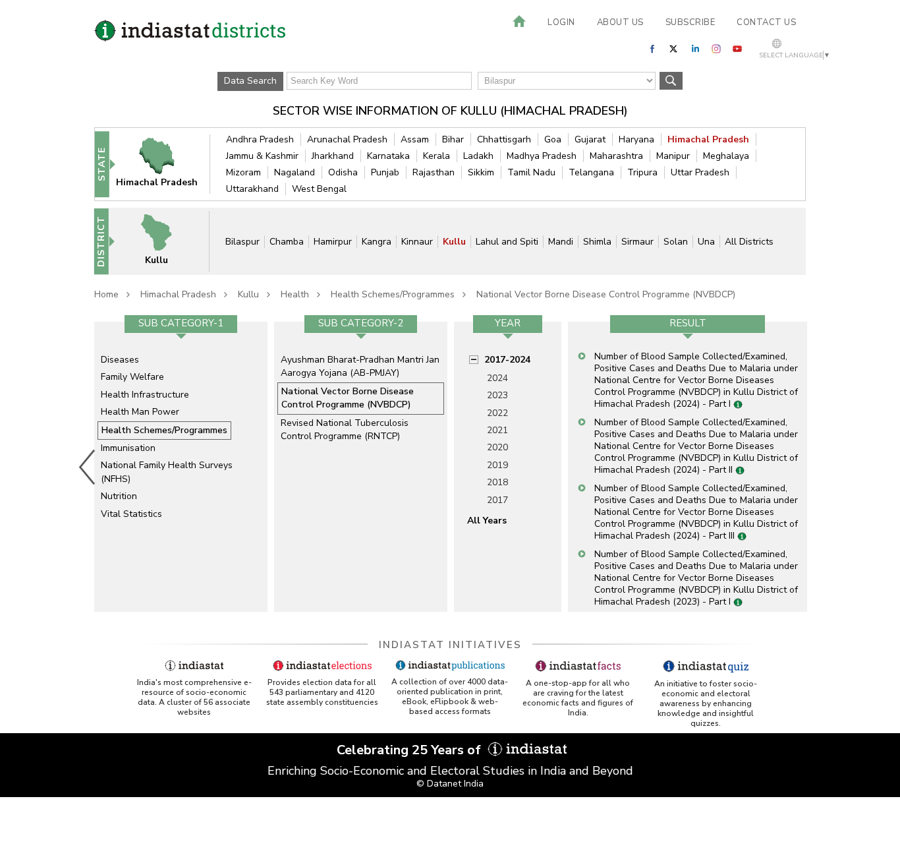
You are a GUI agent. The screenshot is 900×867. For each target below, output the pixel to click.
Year (507, 323)
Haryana (636, 139)
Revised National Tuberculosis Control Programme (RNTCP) (344, 429)
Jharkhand (333, 156)
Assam (415, 139)
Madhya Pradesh (542, 156)
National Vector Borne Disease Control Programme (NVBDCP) (605, 294)
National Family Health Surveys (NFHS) (167, 472)
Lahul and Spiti (507, 241)
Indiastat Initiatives (450, 644)
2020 (497, 447)
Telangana (591, 172)
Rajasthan (433, 172)
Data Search (250, 81)
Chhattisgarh (504, 139)
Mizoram (243, 172)
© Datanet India (450, 783)
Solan (675, 241)
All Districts (749, 241)
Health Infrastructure (145, 394)
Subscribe (690, 22)
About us (620, 22)
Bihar (453, 139)
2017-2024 (507, 359)
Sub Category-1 (180, 323)
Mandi (560, 241)
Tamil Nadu (531, 172)
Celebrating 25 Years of (410, 750)
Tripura (642, 172)
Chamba (286, 241)
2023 (497, 395)
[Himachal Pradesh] (165, 164)
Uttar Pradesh (700, 172)
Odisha (343, 172)
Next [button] (810, 467)
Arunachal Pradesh (347, 139)
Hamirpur (333, 241)
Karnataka (388, 156)
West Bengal (319, 189)
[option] (180, 467)
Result (687, 323)
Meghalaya (726, 156)
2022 (497, 413)
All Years (487, 520)
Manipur (673, 156)
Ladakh (478, 156)
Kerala (436, 156)
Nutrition (119, 496)
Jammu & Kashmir (262, 156)
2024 (497, 378)
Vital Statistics (131, 514)
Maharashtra (616, 156)
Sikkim (481, 172)
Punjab (385, 172)
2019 (497, 465)
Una (706, 241)
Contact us (766, 22)
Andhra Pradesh (260, 139)
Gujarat (590, 139)
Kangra (376, 241)
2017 (497, 500)
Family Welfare (132, 377)
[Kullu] (165, 241)
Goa (552, 139)
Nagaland (294, 172)
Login (561, 22)
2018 (497, 482)
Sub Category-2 (360, 323)
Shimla (597, 241)
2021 (497, 430)
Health (295, 294)
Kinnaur (417, 241)
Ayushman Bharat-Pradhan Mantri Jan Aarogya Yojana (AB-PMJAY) (360, 366)
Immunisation (128, 448)
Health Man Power (140, 411)
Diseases (120, 359)
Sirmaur (637, 241)
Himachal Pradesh (708, 139)
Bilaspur (242, 241)
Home (106, 294)
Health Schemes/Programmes (393, 294)
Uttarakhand (252, 189)
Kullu (454, 241)
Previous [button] (88, 467)
